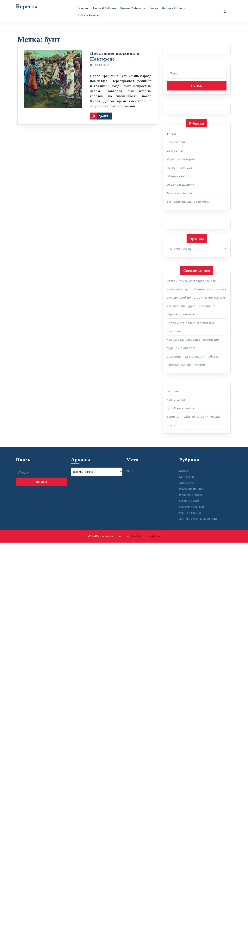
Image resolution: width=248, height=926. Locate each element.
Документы (175, 150)
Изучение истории (181, 159)
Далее (105, 115)
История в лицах (173, 8)
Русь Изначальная (180, 408)
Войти (171, 425)
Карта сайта (176, 399)
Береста (27, 6)
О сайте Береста (89, 15)
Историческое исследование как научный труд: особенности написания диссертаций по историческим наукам (196, 289)
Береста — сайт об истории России (193, 416)
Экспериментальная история (189, 201)
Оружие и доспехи (133, 8)
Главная (83, 8)
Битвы (154, 8)
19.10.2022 (102, 65)
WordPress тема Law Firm (109, 536)
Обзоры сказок (178, 176)
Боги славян (176, 142)
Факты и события (104, 8)
